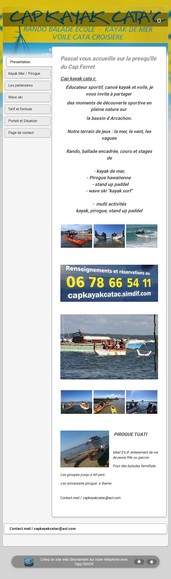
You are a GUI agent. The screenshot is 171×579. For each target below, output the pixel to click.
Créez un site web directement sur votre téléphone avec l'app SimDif (84, 561)
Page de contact (21, 133)
